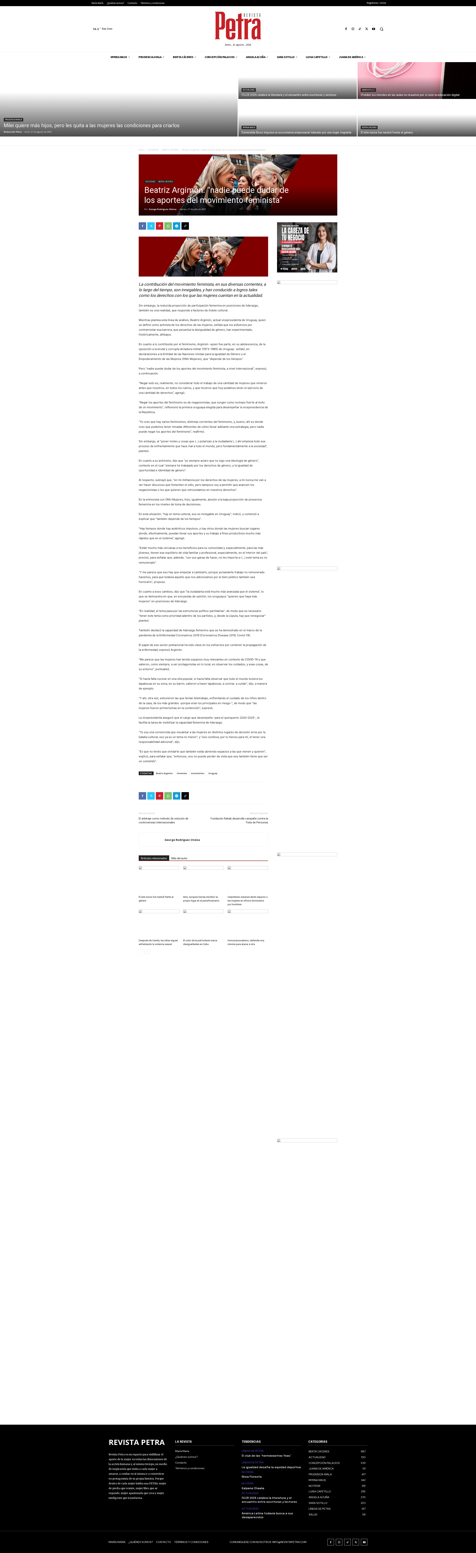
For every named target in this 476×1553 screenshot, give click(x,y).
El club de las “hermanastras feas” (266, 1455)
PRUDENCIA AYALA (13, 120)
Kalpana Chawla (253, 1488)
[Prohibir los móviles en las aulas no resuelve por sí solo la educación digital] (417, 80)
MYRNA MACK (249, 127)
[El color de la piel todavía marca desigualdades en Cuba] (203, 923)
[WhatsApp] (168, 226)
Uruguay (212, 773)
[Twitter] (366, 29)
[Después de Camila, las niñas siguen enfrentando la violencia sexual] (159, 923)
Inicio (141, 149)
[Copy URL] (185, 226)
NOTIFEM (247, 1472)
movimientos (197, 773)
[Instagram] (352, 29)
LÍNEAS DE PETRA (253, 1451)
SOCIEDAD (153, 149)
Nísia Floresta (252, 1476)
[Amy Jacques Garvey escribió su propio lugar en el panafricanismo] (203, 880)
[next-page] (147, 951)
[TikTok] (359, 29)
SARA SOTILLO (368, 90)
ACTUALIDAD (249, 90)
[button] (381, 29)
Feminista (182, 773)
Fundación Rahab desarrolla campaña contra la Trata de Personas (239, 820)
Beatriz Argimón (164, 773)
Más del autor (179, 858)
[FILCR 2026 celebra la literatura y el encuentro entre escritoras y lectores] (297, 80)
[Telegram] (176, 226)
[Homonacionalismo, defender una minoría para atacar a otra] (248, 923)
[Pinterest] (159, 226)
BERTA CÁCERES (369, 127)
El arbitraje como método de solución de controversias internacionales (163, 820)
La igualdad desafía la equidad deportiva (271, 1467)
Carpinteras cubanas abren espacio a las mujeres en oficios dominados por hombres (248, 901)
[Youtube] (373, 29)
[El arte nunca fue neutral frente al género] (417, 118)
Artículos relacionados (154, 858)
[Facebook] (345, 29)
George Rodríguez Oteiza (162, 209)
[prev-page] (141, 951)
